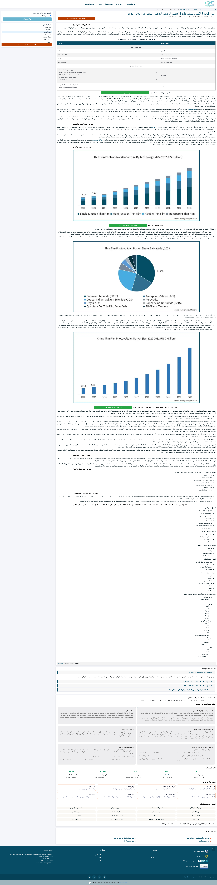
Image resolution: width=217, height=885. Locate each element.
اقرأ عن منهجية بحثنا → (149, 824)
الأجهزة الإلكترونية (184, 9)
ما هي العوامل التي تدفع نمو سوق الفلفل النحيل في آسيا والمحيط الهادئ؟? (190, 690)
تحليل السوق (47, 32)
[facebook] (94, 877)
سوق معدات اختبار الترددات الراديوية (124, 838)
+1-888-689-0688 (48, 857)
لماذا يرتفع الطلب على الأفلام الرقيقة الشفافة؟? (198, 686)
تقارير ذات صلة (47, 42)
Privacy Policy (123, 882)
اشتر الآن (25, 19)
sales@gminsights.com (46, 863)
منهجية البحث (47, 39)
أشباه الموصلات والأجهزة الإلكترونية (200, 9)
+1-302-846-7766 (48, 859)
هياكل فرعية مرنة (97, 140)
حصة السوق (48, 34)
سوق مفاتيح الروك (129, 841)
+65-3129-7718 (48, 861)
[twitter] (99, 877)
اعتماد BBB (168, 775)
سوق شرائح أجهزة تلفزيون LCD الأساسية (198, 838)
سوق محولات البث (204, 841)
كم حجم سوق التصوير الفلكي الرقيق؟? (200, 672)
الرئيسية (214, 9)
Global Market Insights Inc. (191, 877)
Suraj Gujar (60, 663)
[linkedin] (104, 877)
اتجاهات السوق (47, 30)
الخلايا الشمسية (192, 109)
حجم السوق (48, 27)
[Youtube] (89, 877)
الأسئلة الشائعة (47, 37)
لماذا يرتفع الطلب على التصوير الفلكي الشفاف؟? (197, 681)
